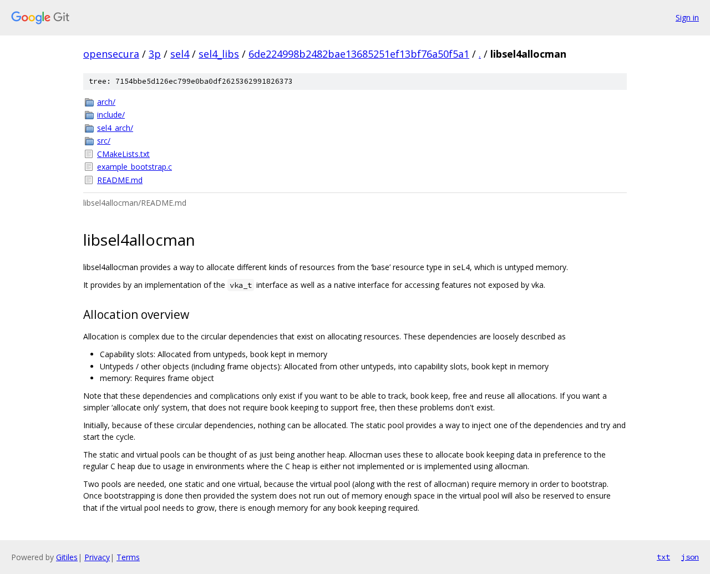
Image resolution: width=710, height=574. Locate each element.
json (690, 557)
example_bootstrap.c (134, 166)
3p (155, 53)
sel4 (179, 53)
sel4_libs (219, 53)
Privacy (97, 557)
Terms (128, 557)
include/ (111, 114)
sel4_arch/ (115, 128)
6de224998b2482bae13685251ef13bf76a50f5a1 (358, 53)
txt (663, 557)
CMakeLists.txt (123, 154)
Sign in (687, 17)
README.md (120, 180)
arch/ (106, 101)
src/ (103, 140)
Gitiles (67, 557)
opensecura (111, 53)
